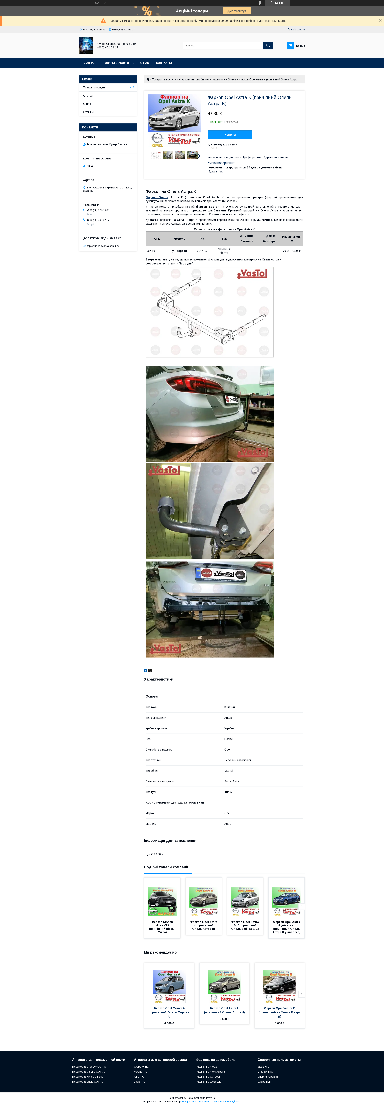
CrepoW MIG (265, 1071)
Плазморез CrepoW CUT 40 (89, 1066)
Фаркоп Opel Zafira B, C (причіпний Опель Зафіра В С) (245, 925)
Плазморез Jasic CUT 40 (87, 1081)
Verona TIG (140, 1071)
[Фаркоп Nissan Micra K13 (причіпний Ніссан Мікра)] (162, 898)
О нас (144, 62)
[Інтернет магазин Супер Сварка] (86, 52)
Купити (230, 134)
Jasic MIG (264, 1066)
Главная (89, 62)
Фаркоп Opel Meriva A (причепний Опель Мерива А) (169, 1012)
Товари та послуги (164, 79)
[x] (150, 671)
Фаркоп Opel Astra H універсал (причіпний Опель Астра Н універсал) (287, 927)
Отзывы (88, 112)
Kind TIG (139, 1076)
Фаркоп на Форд (206, 1066)
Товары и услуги (116, 62)
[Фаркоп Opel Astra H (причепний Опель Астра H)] (204, 898)
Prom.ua (211, 1098)
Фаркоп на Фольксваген (211, 1071)
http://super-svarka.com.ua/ (103, 245)
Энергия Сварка (268, 1076)
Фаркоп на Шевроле (208, 1081)
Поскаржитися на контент (194, 1101)
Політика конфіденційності (226, 1101)
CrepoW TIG (141, 1066)
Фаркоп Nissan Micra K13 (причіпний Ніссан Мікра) (162, 927)
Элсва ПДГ (264, 1081)
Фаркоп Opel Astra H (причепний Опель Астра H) (204, 925)
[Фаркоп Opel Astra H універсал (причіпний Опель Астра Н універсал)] (287, 898)
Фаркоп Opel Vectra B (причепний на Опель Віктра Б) (280, 1012)
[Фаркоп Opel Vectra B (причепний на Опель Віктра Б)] (280, 983)
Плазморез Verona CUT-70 (88, 1071)
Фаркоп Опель (157, 197)
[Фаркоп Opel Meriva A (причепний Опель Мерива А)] (169, 983)
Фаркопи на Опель (224, 79)
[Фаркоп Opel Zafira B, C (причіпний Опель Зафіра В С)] (245, 898)
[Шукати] (268, 45)
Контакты (164, 62)
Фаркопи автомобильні (194, 79)
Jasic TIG (139, 1081)
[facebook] (145, 671)
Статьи (88, 95)
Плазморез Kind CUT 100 (87, 1076)
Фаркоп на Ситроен (208, 1076)
